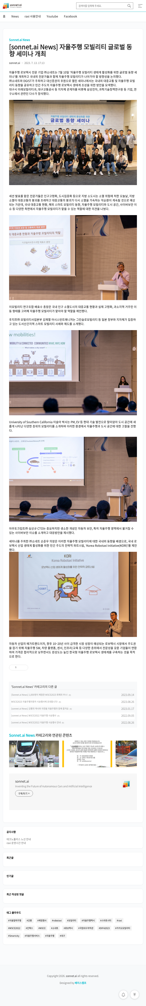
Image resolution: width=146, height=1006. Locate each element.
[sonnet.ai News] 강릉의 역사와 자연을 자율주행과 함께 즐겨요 (40, 708)
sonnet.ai (22, 781)
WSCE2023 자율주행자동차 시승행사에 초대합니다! (34, 701)
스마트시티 (106, 920)
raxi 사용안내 (33, 16)
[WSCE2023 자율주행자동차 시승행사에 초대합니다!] (87, 766)
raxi (120, 920)
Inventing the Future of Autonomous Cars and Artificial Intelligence (53, 786)
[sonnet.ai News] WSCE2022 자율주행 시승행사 (33, 715)
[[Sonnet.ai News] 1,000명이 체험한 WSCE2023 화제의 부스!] (34, 766)
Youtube (52, 16)
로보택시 (69, 928)
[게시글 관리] (24, 667)
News (15, 16)
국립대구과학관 (86, 928)
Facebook (70, 16)
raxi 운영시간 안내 (16, 843)
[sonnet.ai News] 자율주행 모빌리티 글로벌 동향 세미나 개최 (70, 50)
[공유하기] (19, 667)
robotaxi (57, 920)
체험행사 (42, 920)
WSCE (43, 928)
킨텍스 (30, 928)
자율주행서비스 (33, 935)
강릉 (30, 920)
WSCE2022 (14, 928)
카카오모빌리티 (123, 928)
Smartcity (14, 935)
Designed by (73, 982)
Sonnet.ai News (19, 40)
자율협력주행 (15, 920)
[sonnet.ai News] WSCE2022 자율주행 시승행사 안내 (36, 722)
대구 (63, 935)
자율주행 (50, 935)
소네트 (55, 928)
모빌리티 (72, 920)
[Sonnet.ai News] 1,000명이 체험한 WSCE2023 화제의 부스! (39, 694)
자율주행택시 (89, 920)
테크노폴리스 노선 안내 (19, 839)
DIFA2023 (105, 928)
